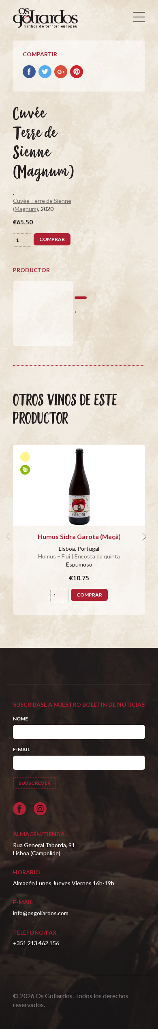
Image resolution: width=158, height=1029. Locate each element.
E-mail (21, 749)
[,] (43, 313)
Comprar (52, 239)
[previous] (9, 536)
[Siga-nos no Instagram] (40, 808)
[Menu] (139, 17)
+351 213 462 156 (36, 943)
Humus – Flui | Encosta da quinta (79, 556)
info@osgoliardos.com (40, 913)
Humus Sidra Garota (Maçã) (79, 536)
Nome (20, 719)
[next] (143, 536)
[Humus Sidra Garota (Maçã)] (79, 485)
